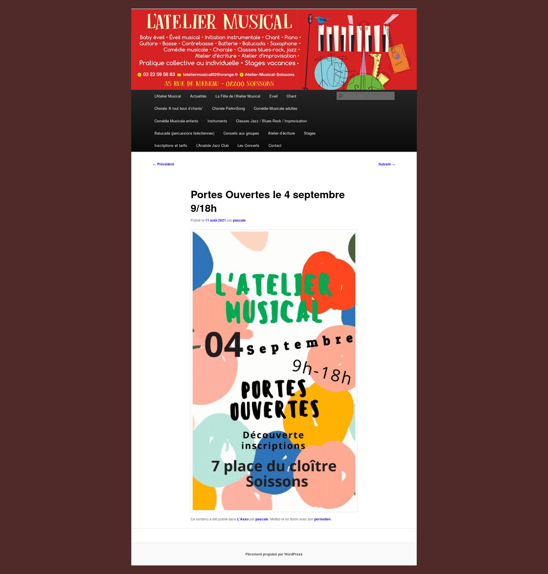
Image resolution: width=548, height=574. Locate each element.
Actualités (198, 96)
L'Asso (243, 519)
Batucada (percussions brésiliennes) (184, 133)
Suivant (386, 164)
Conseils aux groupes (241, 133)
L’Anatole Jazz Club (212, 145)
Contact (275, 145)
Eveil (273, 96)
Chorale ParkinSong (228, 108)
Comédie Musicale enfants (176, 120)
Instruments (217, 120)
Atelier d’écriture (281, 133)
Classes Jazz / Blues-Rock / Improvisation (271, 120)
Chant (291, 96)
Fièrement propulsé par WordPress (274, 554)
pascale (239, 220)
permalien (322, 519)
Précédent (163, 164)
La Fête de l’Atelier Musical (237, 96)
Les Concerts (248, 145)
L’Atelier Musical (167, 96)
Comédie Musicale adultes (275, 108)
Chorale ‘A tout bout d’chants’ (178, 108)
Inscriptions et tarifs (170, 145)
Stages (310, 133)
